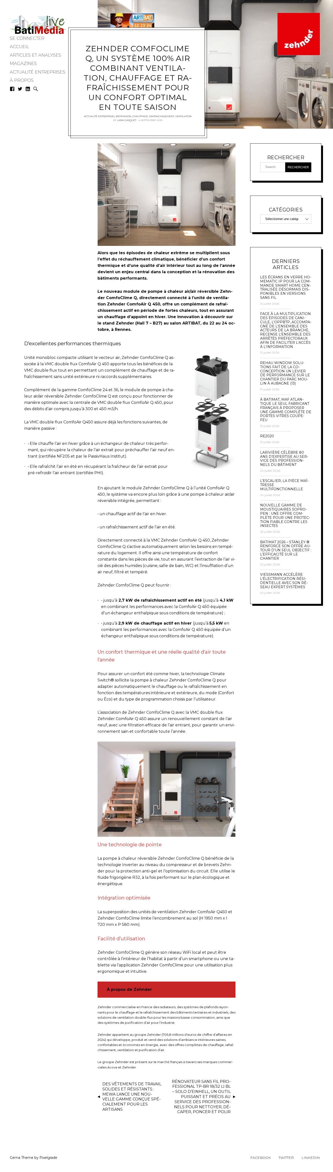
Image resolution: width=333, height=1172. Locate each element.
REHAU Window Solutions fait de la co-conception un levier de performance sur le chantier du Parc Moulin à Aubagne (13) (285, 373)
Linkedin (311, 1157)
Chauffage (140, 116)
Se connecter (27, 38)
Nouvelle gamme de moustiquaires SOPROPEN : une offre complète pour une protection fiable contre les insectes (285, 515)
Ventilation (183, 116)
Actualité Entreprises (37, 72)
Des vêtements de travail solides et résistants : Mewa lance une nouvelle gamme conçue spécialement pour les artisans (131, 1097)
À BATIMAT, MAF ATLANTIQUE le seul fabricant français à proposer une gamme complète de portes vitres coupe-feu (285, 410)
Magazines (23, 63)
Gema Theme (21, 1157)
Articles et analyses (35, 55)
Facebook (260, 1157)
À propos (22, 80)
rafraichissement (161, 116)
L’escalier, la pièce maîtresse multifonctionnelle (284, 485)
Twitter (286, 1157)
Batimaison (123, 116)
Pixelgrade (48, 1157)
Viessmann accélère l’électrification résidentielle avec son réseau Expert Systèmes (284, 581)
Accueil (19, 46)
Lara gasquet (126, 120)
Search (35, 89)
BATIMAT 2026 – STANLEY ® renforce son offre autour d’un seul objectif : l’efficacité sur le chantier (285, 550)
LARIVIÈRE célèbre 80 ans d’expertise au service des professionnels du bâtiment (284, 458)
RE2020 (267, 436)
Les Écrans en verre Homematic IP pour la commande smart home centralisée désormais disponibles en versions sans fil (285, 287)
